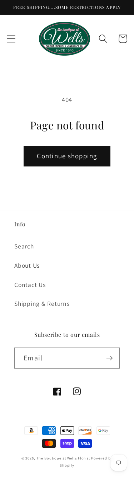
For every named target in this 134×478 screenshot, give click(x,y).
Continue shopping (67, 155)
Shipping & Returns (42, 303)
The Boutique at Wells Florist (63, 458)
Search (24, 246)
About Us (27, 265)
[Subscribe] (109, 358)
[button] (11, 38)
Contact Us (30, 285)
